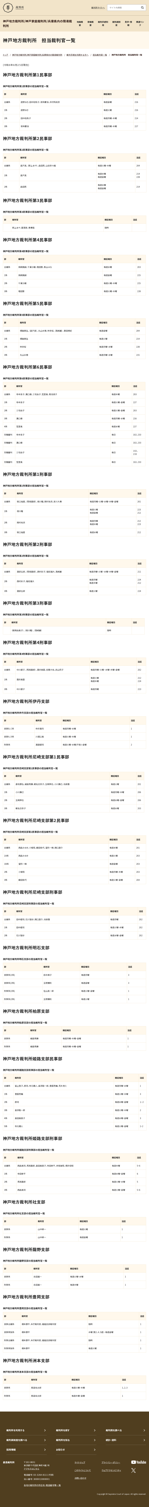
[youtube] (138, 1462)
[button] (138, 1401)
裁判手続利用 (103, 23)
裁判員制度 (116, 23)
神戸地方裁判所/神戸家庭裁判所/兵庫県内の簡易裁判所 (37, 54)
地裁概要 (80, 23)
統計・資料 (111, 1440)
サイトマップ (79, 1462)
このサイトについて (82, 1470)
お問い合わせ (80, 1478)
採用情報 (11, 1449)
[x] (133, 1470)
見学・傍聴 (128, 23)
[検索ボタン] (142, 8)
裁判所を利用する (15, 1430)
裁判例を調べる (114, 1430)
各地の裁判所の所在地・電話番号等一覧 (42, 1485)
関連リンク (140, 23)
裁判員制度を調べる (16, 1440)
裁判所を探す (63, 1430)
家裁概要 (90, 23)
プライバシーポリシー (111, 1462)
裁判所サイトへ (98, 7)
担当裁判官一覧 (100, 54)
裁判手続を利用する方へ (77, 54)
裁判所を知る (63, 1440)
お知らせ (60, 1449)
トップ (5, 54)
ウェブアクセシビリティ (111, 1470)
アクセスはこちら (31, 1468)
